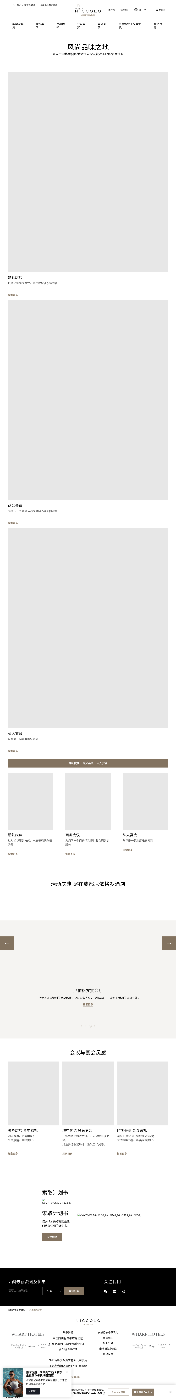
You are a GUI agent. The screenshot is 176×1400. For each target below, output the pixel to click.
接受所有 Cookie (143, 1392)
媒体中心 (108, 1338)
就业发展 (108, 1343)
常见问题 (108, 1354)
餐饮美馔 (40, 26)
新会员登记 (29, 4)
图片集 (111, 9)
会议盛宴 (81, 26)
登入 (19, 4)
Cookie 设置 (118, 1392)
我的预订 (124, 9)
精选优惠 (158, 26)
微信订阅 (74, 1290)
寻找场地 (52, 1236)
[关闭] (170, 1392)
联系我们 (68, 1332)
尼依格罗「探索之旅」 (130, 26)
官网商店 (102, 26)
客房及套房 (18, 26)
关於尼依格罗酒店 (108, 1332)
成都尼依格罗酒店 (16, 1310)
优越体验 (60, 26)
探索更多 (13, 295)
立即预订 (160, 9)
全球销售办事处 (108, 1348)
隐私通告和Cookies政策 (89, 1393)
